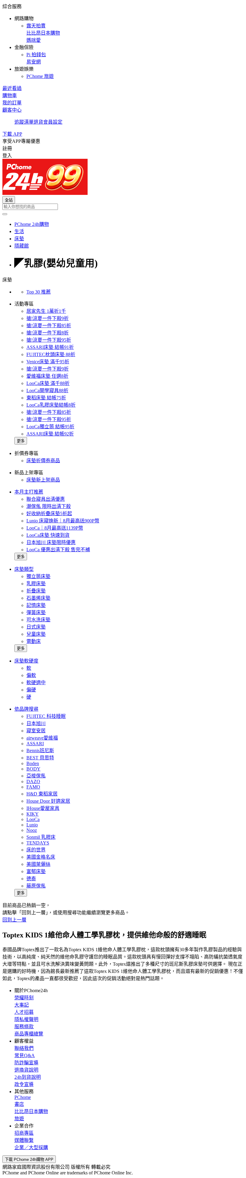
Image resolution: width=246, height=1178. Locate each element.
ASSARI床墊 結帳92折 (50, 433)
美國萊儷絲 (38, 864)
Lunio (32, 824)
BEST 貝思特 (40, 757)
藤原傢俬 (36, 885)
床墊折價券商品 (43, 460)
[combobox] (123, 207)
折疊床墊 (36, 590)
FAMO (33, 786)
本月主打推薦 (28, 491)
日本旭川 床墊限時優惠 (51, 542)
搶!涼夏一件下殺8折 (47, 332)
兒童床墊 (36, 634)
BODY (33, 768)
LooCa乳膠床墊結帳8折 (51, 405)
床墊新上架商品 (43, 479)
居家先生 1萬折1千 (46, 311)
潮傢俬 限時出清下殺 (48, 506)
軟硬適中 (36, 682)
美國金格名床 (40, 857)
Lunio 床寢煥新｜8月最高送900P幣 (62, 520)
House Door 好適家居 (48, 801)
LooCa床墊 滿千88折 (48, 383)
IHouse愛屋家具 (42, 808)
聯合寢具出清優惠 (45, 499)
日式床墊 (36, 626)
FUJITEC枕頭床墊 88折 (50, 354)
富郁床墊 (36, 871)
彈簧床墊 (36, 612)
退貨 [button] (38, 122)
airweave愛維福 (42, 737)
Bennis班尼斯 (40, 750)
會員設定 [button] (52, 122)
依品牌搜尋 (26, 709)
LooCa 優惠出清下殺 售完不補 (58, 549)
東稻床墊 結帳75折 (46, 397)
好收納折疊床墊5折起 (49, 513)
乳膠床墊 (36, 583)
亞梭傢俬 (36, 775)
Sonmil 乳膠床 (41, 837)
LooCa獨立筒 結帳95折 (50, 426)
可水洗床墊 (38, 619)
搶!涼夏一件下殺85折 (48, 325)
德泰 (31, 878)
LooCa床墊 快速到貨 (48, 535)
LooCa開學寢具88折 (47, 390)
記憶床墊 (36, 605)
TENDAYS (37, 842)
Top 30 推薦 (38, 291)
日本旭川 (36, 723)
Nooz (31, 830)
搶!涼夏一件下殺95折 (48, 340)
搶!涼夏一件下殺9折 (47, 318)
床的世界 (36, 849)
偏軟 (31, 675)
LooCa (33, 819)
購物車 (9, 95)
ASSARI (35, 743)
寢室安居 (36, 730)
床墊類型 (24, 569)
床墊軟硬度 (26, 660)
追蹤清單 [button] (24, 122)
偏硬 (31, 689)
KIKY (32, 814)
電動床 (33, 641)
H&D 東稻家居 (42, 793)
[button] (123, 40)
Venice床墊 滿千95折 (47, 361)
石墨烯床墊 (38, 598)
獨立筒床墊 (38, 576)
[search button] (4, 214)
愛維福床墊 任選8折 (47, 376)
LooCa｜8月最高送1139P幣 (54, 528)
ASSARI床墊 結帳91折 (50, 347)
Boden (32, 763)
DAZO (33, 781)
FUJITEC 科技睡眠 (46, 716)
